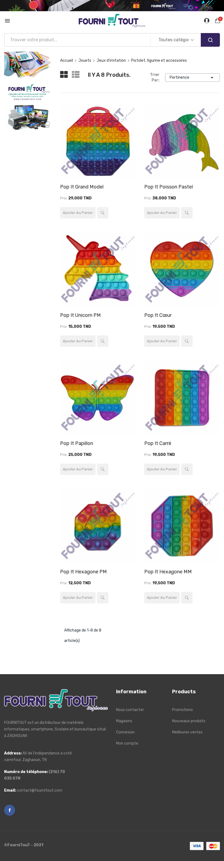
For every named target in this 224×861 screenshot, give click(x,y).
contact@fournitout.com (39, 790)
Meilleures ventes (187, 732)
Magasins (124, 721)
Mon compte (127, 743)
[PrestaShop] (28, 91)
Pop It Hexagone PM (83, 571)
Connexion (125, 732)
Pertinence (192, 77)
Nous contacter (130, 709)
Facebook (9, 810)
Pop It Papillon (76, 443)
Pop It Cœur (158, 315)
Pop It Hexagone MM (168, 571)
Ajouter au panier (78, 213)
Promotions (182, 709)
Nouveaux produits (188, 721)
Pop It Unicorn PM (80, 315)
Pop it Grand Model (82, 187)
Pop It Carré (157, 443)
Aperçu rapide (102, 213)
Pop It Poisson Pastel (168, 187)
